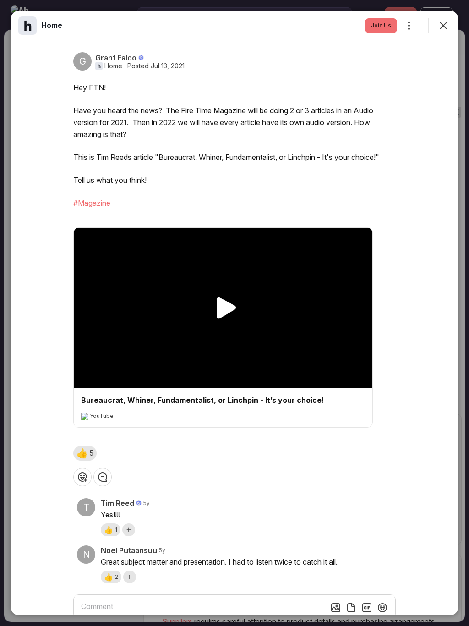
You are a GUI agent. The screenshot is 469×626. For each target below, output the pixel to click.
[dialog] (234, 313)
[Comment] (102, 477)
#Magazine (91, 203)
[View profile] (27, 25)
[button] (85, 453)
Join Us (381, 25)
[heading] (51, 25)
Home (113, 66)
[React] (82, 477)
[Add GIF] (367, 607)
